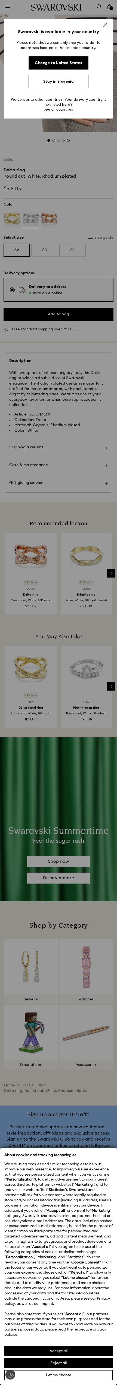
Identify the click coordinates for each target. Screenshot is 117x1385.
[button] (105, 25)
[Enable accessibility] (10, 1375)
